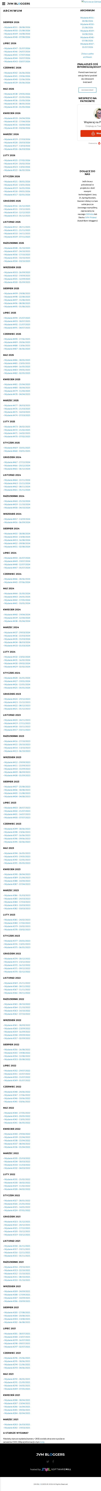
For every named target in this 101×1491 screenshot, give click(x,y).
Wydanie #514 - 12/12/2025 (17, 212)
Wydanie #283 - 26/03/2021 (17, 1424)
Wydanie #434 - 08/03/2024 (17, 642)
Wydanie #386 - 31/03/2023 (17, 895)
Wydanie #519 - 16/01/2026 (17, 188)
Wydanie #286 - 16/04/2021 (17, 1406)
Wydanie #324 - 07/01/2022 (17, 1210)
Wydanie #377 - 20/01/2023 (17, 940)
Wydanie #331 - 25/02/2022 (17, 1179)
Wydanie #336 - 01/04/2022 (17, 1147)
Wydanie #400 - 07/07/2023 (17, 817)
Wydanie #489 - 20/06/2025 (17, 342)
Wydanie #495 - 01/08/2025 (17, 306)
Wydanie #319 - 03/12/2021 (17, 1234)
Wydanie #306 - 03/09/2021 (17, 1301)
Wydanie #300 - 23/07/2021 (17, 1337)
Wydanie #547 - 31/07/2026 (17, 48)
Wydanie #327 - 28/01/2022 (17, 1200)
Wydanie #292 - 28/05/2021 (17, 1379)
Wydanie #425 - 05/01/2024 (17, 687)
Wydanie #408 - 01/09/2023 (17, 775)
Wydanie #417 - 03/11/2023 (17, 729)
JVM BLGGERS (18, 3)
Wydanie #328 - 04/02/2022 (17, 1189)
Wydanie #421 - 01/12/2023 (17, 708)
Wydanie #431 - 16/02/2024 (17, 660)
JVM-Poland (90, 217)
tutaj (42, 1442)
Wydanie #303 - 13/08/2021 (17, 1319)
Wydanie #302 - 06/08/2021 (17, 1322)
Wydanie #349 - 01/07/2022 (17, 1080)
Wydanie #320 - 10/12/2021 (17, 1231)
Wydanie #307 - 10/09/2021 (17, 1298)
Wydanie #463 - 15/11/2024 (17, 483)
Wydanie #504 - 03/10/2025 (17, 261)
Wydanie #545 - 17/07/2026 (17, 55)
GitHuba (90, 214)
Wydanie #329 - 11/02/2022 (17, 1186)
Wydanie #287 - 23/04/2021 (17, 1403)
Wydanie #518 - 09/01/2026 (17, 191)
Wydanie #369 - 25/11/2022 (17, 983)
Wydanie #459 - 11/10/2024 (17, 504)
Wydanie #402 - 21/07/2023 (17, 811)
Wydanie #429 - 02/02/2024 (17, 666)
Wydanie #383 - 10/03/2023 (17, 905)
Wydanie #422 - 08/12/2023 (17, 705)
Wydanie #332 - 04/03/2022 (17, 1168)
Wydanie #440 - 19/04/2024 (17, 614)
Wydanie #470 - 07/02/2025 (17, 436)
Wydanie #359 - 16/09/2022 (17, 1031)
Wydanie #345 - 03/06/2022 (17, 1101)
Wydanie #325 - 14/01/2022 (17, 1207)
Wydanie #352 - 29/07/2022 (17, 1070)
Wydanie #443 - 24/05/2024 (17, 596)
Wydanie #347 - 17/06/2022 (17, 1095)
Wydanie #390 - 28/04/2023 (17, 874)
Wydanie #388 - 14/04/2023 (17, 880)
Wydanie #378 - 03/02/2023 (17, 929)
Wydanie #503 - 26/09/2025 (17, 272)
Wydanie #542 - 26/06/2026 (17, 72)
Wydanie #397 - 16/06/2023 (17, 835)
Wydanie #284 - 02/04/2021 (17, 1413)
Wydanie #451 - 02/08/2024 (17, 546)
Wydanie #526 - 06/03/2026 (17, 149)
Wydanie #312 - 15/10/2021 (17, 1273)
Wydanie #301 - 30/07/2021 (17, 1333)
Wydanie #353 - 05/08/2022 (17, 1059)
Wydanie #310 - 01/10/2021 (17, 1280)
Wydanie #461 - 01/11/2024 (17, 489)
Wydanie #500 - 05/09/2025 (17, 282)
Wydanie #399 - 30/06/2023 (17, 828)
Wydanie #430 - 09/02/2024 (17, 663)
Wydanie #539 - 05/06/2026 (17, 82)
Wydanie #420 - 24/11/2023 (17, 720)
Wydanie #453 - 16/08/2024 (17, 540)
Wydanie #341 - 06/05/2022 (17, 1122)
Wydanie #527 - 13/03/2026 (17, 145)
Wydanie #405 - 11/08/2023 (17, 793)
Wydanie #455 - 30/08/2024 (17, 533)
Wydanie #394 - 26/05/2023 (17, 853)
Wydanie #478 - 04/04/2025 (17, 394)
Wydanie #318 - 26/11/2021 (17, 1246)
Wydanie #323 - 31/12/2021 (17, 1221)
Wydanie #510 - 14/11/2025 (17, 233)
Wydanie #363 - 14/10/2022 (17, 1010)
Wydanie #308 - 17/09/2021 (17, 1294)
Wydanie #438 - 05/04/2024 (17, 621)
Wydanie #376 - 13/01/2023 (17, 944)
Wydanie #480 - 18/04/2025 (17, 387)
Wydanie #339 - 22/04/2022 (17, 1137)
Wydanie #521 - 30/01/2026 (17, 181)
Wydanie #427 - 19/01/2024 (17, 681)
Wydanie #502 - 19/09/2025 (17, 275)
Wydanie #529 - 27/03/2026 (17, 139)
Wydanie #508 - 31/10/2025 (17, 248)
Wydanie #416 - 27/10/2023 (17, 741)
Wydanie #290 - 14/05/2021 (17, 1385)
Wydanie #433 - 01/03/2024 (17, 645)
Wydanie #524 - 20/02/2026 (17, 163)
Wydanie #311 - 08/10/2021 (17, 1276)
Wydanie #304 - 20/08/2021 (17, 1315)
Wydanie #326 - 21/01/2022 (17, 1203)
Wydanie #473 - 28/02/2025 (17, 426)
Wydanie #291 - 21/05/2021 (17, 1382)
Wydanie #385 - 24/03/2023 (17, 898)
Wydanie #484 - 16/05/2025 (17, 366)
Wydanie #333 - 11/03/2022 (17, 1164)
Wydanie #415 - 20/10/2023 (17, 744)
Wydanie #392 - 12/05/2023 (17, 859)
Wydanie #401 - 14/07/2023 (17, 814)
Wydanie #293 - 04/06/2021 (17, 1367)
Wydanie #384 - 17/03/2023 (17, 902)
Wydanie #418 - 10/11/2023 (17, 726)
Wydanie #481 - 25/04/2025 (17, 384)
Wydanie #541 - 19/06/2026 (17, 76)
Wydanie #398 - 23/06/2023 (17, 832)
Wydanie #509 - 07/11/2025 (17, 236)
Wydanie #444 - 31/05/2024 (17, 593)
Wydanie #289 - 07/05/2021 (17, 1388)
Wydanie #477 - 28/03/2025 (17, 405)
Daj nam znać (88, 90)
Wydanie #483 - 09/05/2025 (17, 369)
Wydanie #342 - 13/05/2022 (17, 1119)
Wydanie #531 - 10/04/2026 (17, 124)
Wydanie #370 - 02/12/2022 (17, 971)
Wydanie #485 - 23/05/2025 (17, 363)
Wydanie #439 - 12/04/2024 (17, 617)
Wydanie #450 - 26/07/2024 (17, 558)
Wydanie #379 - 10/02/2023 (17, 926)
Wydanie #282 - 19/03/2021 (17, 1427)
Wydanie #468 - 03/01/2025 (17, 451)
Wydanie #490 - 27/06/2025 (17, 339)
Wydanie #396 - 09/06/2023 (17, 838)
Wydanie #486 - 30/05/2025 (17, 360)
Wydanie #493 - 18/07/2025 (17, 321)
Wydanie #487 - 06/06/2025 (17, 348)
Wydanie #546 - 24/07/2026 (17, 51)
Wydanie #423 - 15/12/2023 (17, 702)
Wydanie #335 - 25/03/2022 (17, 1158)
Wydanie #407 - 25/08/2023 (17, 786)
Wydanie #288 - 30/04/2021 (17, 1400)
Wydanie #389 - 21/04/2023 (17, 877)
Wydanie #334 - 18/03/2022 (17, 1161)
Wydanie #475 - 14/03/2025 (17, 412)
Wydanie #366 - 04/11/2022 (17, 993)
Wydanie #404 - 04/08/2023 (17, 796)
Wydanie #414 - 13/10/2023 (17, 747)
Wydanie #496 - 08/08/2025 (17, 303)
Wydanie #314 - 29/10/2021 (17, 1267)
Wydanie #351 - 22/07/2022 (17, 1074)
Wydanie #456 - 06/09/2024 (17, 522)
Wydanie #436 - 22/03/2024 (17, 635)
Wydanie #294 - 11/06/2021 (17, 1364)
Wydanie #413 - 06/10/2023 (17, 751)
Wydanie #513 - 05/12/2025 (17, 215)
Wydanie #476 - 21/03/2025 (17, 408)
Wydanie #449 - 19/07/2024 (17, 561)
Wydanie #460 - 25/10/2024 (17, 501)
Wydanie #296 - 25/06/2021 (17, 1358)
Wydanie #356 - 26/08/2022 (17, 1049)
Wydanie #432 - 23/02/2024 (17, 656)
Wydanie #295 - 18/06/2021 (17, 1361)
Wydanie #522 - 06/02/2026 (17, 170)
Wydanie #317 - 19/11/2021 (17, 1249)
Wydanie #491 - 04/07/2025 (17, 327)
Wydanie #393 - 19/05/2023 (17, 856)
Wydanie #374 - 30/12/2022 (17, 958)
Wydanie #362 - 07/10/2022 (17, 1014)
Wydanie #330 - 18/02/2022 (17, 1182)
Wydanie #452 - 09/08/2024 (17, 543)
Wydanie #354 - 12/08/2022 (17, 1056)
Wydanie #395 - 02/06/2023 (17, 842)
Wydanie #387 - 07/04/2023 (17, 884)
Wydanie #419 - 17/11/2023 (17, 723)
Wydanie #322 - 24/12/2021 (17, 1225)
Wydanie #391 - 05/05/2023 (17, 863)
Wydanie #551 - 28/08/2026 (17, 27)
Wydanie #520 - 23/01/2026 (17, 184)
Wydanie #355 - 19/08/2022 (17, 1052)
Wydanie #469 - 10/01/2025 (17, 447)
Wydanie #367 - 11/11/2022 (17, 989)
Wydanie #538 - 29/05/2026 (17, 94)
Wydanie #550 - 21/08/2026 (17, 30)
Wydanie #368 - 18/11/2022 (17, 986)
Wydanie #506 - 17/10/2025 (17, 254)
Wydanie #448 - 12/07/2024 (17, 564)
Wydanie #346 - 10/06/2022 (17, 1098)
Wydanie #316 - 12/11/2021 (17, 1252)
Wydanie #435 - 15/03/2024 (17, 639)
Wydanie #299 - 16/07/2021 (17, 1340)
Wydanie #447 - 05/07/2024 (17, 567)
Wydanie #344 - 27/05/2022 (17, 1113)
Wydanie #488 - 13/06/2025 (17, 345)
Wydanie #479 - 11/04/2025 (17, 391)
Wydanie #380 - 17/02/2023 (17, 923)
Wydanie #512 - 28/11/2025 (17, 227)
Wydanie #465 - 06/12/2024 (17, 468)
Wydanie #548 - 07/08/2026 (17, 37)
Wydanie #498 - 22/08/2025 (17, 296)
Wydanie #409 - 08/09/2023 (17, 772)
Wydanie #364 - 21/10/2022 (17, 1007)
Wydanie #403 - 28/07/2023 (17, 807)
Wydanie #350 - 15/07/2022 (17, 1077)
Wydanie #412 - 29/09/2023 (17, 762)
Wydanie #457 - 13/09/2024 (17, 519)
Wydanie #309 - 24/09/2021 (17, 1291)
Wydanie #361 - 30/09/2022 (17, 1025)
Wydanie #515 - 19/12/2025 (17, 209)
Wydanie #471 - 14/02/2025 (17, 433)
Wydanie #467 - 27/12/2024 (17, 462)
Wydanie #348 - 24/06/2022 (17, 1091)
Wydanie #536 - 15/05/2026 (17, 100)
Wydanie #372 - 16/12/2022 (17, 965)
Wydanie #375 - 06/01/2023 (17, 947)
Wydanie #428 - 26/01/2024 (17, 678)
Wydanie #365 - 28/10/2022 (17, 1004)
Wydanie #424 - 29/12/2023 (17, 699)
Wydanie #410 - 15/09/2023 (17, 768)
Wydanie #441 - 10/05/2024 (17, 603)
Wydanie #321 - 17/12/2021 (17, 1228)
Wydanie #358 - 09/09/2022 (17, 1035)
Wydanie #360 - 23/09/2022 (17, 1028)
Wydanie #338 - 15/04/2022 (17, 1140)
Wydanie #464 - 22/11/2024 (17, 480)
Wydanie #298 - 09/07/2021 (17, 1343)
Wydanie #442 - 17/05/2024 (17, 600)
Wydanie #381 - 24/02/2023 (17, 919)
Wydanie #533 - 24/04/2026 (17, 118)
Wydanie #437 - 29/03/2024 (17, 632)
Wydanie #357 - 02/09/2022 (17, 1038)
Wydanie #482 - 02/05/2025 (17, 373)
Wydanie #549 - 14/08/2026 (17, 33)
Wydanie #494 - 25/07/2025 (17, 318)
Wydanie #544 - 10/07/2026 (17, 58)
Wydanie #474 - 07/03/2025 (17, 415)
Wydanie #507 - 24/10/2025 (17, 251)
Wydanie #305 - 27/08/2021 (17, 1312)
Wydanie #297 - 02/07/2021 (17, 1346)
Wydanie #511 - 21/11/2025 (17, 230)
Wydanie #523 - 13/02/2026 (17, 167)
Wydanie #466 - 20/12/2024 (17, 465)
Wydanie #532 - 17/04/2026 (17, 121)
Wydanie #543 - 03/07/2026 (17, 61)
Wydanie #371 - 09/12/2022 (17, 968)
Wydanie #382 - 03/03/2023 (17, 908)
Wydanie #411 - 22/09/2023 (17, 765)
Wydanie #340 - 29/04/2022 (17, 1134)
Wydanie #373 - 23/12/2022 (17, 962)
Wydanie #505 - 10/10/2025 (17, 257)
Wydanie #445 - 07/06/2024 (17, 582)
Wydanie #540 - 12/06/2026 (17, 79)
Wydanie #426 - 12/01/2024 (17, 684)
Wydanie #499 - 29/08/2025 (17, 293)
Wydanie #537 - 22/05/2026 (17, 97)
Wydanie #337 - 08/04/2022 (17, 1143)
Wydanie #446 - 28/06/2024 (17, 579)
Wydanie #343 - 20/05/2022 (17, 1116)
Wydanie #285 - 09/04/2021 (17, 1410)
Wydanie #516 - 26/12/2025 (17, 206)
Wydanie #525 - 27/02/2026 (17, 160)
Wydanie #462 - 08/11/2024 (17, 486)
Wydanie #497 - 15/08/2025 (17, 300)
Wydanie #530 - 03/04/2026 (17, 128)
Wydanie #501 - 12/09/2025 (17, 279)
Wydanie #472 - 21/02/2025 (17, 430)
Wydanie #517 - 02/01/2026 (17, 194)
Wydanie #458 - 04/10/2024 (17, 507)
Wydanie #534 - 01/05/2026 (17, 107)
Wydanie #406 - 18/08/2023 (17, 790)
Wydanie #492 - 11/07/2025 (17, 324)
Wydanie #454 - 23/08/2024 (17, 536)
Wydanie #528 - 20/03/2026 (17, 142)
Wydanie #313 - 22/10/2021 (17, 1270)
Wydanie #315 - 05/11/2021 (17, 1255)
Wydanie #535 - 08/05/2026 (17, 103)
